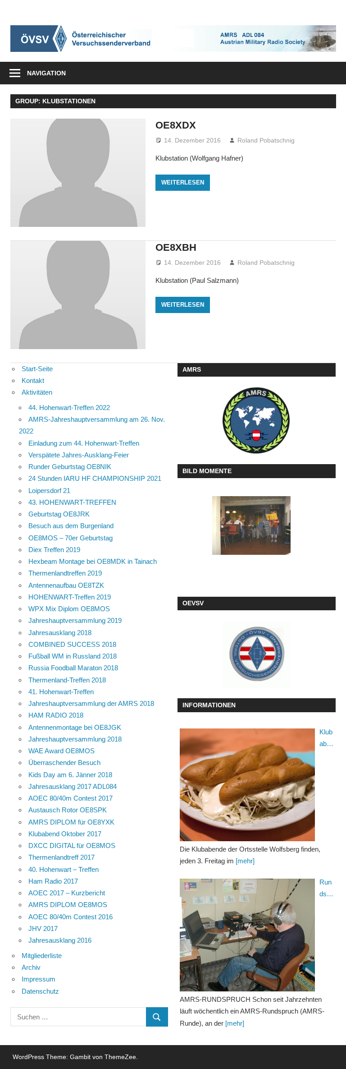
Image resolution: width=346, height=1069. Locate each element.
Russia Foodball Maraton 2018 (73, 668)
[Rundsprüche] (247, 935)
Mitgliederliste (42, 955)
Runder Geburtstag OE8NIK (69, 466)
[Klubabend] (247, 784)
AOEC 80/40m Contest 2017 (70, 798)
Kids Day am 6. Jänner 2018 (70, 775)
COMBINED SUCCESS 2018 (72, 644)
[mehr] (245, 861)
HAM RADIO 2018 (55, 715)
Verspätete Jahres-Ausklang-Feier (78, 455)
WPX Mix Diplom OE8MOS (69, 609)
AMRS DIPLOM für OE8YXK (71, 822)
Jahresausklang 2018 (59, 632)
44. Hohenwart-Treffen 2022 (69, 407)
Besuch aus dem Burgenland (71, 526)
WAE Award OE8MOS (61, 751)
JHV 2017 (43, 928)
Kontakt (33, 380)
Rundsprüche (325, 889)
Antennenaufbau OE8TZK (66, 585)
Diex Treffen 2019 (54, 549)
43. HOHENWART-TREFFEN (72, 502)
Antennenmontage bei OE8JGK (74, 727)
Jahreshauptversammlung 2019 (75, 620)
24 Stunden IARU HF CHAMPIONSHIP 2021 (94, 478)
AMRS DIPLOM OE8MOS (67, 904)
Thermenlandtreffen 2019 (65, 573)
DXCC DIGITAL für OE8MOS (71, 845)
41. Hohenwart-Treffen (61, 692)
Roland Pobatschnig (266, 140)
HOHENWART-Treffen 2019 (69, 597)
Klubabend (325, 739)
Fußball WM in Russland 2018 (72, 656)
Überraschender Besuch (64, 762)
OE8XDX (175, 125)
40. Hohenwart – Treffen (63, 869)
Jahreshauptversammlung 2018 (75, 739)
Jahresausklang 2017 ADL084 (72, 786)
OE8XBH (175, 247)
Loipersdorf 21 (49, 490)
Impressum (38, 979)
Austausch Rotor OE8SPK (67, 810)
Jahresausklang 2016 (59, 940)
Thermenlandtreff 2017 (61, 857)
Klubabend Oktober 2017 (64, 834)
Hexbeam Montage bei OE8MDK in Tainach (92, 561)
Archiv (31, 967)
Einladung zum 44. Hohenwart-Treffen (83, 443)
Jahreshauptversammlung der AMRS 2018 (91, 703)
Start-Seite (37, 369)
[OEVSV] (256, 654)
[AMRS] (256, 420)
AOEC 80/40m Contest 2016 (70, 917)
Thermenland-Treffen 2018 (67, 680)
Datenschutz (40, 991)
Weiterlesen (182, 182)
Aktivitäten (37, 392)
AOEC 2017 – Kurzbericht (66, 893)
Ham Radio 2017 (53, 881)
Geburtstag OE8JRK (59, 514)
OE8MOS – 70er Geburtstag (70, 538)
